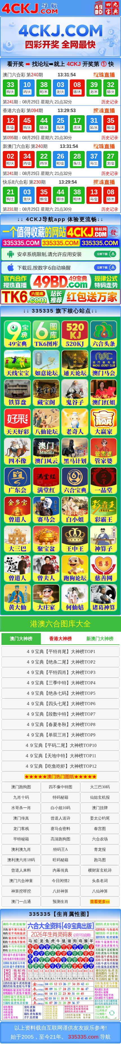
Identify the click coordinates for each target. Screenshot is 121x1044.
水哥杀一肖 (21, 808)
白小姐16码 (60, 808)
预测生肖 (60, 902)
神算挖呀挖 (21, 891)
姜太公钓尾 (100, 818)
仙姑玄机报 (100, 797)
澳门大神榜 (21, 638)
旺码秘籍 (60, 860)
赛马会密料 (60, 829)
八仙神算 (100, 891)
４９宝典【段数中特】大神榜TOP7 (60, 714)
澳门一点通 (21, 902)
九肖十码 (21, 797)
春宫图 (100, 829)
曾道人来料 (21, 870)
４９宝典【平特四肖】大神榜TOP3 (60, 672)
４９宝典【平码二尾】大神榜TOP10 (61, 745)
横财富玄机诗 (100, 870)
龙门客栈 (21, 829)
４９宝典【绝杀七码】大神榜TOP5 (60, 693)
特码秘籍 (60, 797)
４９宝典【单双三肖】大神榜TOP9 (60, 735)
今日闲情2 (61, 881)
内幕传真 (60, 870)
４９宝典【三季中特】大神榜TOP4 (60, 682)
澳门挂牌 (100, 808)
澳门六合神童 (21, 881)
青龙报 (100, 849)
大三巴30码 (100, 787)
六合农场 (100, 839)
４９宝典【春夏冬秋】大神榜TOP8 (60, 724)
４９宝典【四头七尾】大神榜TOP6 (60, 703)
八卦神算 (60, 891)
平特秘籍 (21, 839)
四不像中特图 (60, 787)
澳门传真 (21, 818)
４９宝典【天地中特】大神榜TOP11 (60, 755)
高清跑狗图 (60, 839)
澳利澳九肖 (21, 849)
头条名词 (100, 881)
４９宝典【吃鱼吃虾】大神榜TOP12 (61, 766)
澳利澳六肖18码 (21, 860)
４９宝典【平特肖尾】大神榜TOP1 (60, 651)
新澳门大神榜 (99, 638)
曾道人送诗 (60, 818)
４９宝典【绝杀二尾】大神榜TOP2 (60, 662)
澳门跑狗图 (21, 787)
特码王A (60, 849)
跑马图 (100, 860)
